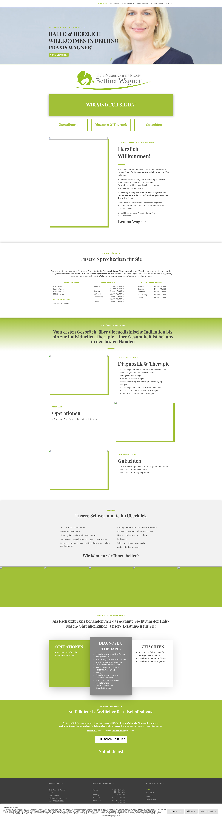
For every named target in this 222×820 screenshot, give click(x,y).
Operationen (68, 124)
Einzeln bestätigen (208, 811)
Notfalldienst (151, 800)
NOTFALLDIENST (157, 4)
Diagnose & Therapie (111, 124)
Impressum (150, 793)
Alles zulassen (175, 811)
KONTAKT (169, 4)
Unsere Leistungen (58, 55)
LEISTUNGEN (114, 4)
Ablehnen (191, 811)
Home (148, 789)
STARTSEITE (102, 4)
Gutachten (154, 124)
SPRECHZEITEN (142, 4)
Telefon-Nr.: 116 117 (111, 739)
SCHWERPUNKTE (128, 4)
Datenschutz (150, 796)
